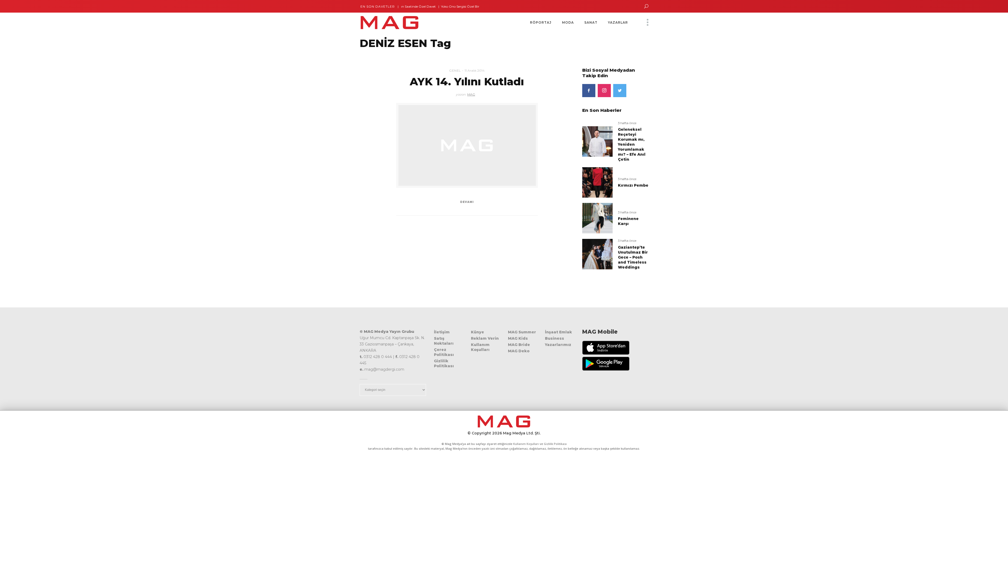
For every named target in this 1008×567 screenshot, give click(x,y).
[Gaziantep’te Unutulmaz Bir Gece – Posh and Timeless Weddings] (597, 254)
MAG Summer (522, 332)
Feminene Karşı (628, 221)
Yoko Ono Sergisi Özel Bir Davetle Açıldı (452, 6)
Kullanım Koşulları (480, 347)
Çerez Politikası (444, 352)
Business (554, 338)
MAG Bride (519, 344)
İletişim (442, 332)
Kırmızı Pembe (633, 185)
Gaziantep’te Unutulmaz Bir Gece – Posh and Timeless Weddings (633, 257)
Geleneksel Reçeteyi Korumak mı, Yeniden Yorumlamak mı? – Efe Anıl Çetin (631, 144)
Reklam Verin (485, 338)
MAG (471, 94)
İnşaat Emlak (558, 332)
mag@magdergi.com (384, 369)
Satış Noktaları (444, 341)
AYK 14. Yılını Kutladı (467, 81)
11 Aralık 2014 (475, 70)
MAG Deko (518, 351)
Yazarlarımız (558, 344)
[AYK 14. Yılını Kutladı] (467, 145)
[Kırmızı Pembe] (597, 182)
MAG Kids (518, 338)
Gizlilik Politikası (444, 363)
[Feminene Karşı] (597, 218)
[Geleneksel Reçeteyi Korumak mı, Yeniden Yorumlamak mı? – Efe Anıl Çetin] (597, 141)
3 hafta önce (627, 123)
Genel (455, 70)
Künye (477, 332)
